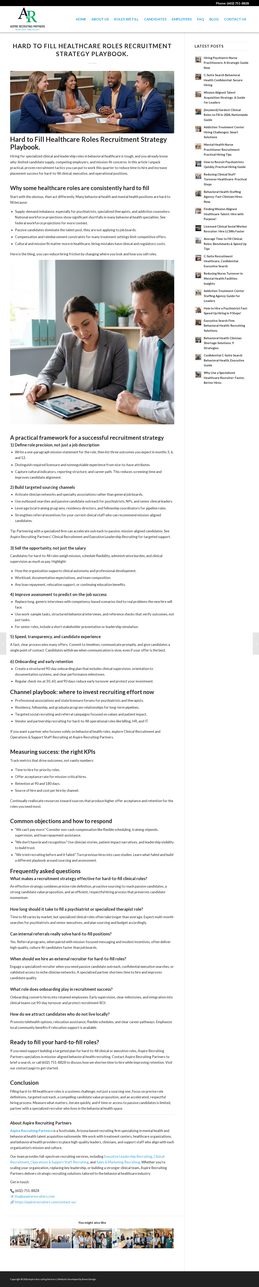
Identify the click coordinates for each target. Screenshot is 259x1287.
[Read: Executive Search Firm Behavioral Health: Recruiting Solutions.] (198, 322)
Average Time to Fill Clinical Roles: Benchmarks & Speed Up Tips (225, 243)
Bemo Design (89, 1279)
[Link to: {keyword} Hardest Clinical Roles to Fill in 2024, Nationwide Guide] (164, 1238)
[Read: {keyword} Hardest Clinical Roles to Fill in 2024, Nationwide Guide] (198, 111)
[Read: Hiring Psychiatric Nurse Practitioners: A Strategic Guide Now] (198, 59)
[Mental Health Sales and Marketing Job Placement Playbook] (256, 643)
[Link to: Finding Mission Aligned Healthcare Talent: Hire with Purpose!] (81, 1238)
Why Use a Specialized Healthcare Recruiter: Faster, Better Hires (224, 377)
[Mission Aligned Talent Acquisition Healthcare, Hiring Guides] (3, 643)
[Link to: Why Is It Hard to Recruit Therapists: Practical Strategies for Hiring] (20, 1238)
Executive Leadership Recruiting (128, 1156)
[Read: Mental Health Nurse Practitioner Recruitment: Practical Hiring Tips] (198, 146)
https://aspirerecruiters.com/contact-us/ (45, 1202)
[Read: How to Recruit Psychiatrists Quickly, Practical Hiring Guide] (198, 163)
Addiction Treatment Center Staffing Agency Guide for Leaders (224, 296)
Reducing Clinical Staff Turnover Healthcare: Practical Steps (225, 179)
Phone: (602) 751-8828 (232, 3)
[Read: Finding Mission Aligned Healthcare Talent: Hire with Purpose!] (198, 210)
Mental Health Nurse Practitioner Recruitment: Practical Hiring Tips (222, 149)
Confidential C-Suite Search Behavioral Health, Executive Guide (224, 360)
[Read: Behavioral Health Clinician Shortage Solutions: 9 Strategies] (198, 339)
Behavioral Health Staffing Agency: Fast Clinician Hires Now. (223, 196)
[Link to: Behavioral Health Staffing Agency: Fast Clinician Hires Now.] (143, 1238)
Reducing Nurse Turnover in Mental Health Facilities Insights (223, 278)
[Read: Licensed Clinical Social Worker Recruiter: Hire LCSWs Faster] (198, 228)
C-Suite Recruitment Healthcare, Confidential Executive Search (221, 261)
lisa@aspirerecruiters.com (35, 1196)
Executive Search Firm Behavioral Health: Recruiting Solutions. (224, 325)
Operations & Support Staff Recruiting (60, 1162)
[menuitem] (81, 19)
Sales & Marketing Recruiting (118, 1162)
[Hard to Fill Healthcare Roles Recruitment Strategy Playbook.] (92, 102)
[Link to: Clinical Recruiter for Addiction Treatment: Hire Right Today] (123, 1238)
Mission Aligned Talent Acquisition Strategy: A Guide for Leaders (224, 97)
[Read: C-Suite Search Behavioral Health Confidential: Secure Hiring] (198, 76)
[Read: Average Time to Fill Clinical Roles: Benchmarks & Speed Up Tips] (198, 240)
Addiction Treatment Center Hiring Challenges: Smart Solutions (224, 132)
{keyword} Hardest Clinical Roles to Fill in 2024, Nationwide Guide (226, 115)
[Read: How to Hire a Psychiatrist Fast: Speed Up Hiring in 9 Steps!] (198, 310)
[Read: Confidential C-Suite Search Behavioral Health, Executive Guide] (198, 357)
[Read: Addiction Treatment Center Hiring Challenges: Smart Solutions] (198, 129)
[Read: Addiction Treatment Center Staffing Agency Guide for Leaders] (198, 292)
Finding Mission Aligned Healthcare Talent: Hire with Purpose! (224, 214)
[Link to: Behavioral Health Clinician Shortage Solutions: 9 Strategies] (102, 1238)
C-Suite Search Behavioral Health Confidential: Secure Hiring (223, 80)
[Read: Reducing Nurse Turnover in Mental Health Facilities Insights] (198, 275)
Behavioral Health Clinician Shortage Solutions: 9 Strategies (223, 343)
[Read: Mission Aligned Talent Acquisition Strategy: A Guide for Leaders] (198, 94)
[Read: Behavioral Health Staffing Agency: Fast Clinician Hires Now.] (198, 193)
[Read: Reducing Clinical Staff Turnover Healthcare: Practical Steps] (198, 176)
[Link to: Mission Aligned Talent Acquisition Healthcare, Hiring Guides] (61, 1238)
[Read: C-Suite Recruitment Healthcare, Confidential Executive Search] (198, 258)
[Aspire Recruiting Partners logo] (27, 19)
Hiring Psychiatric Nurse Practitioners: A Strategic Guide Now (226, 63)
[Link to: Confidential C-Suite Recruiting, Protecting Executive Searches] (40, 1238)
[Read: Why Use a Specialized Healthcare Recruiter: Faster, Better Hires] (198, 374)
